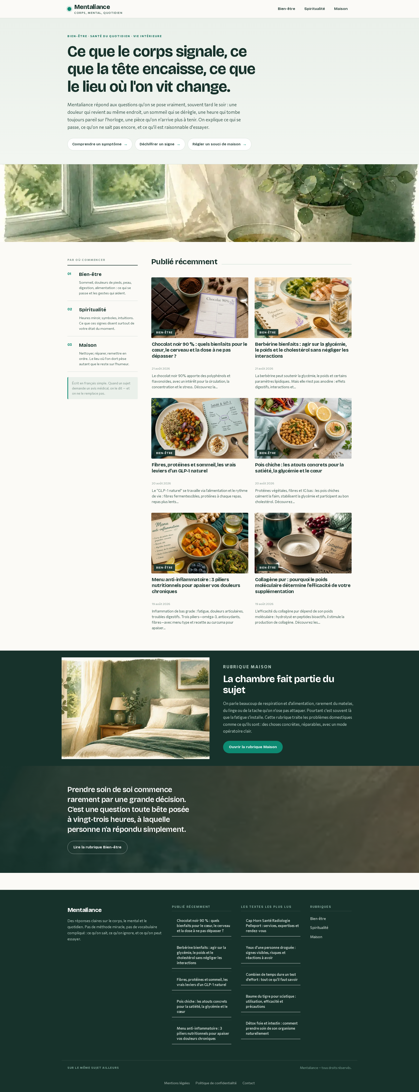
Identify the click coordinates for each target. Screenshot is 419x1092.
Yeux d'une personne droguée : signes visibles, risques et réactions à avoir (271, 952)
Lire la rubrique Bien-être (97, 847)
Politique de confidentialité (216, 1083)
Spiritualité (314, 9)
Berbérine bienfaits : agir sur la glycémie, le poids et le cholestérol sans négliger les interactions (201, 955)
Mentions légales (177, 1083)
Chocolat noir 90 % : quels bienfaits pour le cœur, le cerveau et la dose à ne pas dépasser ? (203, 925)
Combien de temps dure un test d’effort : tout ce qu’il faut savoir (272, 977)
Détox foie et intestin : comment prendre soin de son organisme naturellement (272, 1028)
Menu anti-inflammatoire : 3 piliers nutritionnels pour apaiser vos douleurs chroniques (203, 1033)
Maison (341, 9)
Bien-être (286, 9)
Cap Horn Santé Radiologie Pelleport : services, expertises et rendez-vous (272, 925)
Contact (248, 1083)
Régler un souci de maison (220, 144)
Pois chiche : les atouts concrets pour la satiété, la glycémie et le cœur (202, 1006)
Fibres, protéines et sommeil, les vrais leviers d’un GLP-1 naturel (202, 982)
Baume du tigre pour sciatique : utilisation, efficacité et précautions (271, 1001)
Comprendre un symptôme (100, 144)
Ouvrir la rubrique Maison (253, 747)
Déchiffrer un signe (160, 144)
